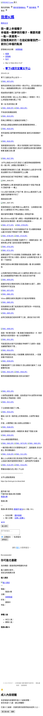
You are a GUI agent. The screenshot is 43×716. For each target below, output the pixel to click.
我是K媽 (7, 17)
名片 (7, 59)
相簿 (7, 54)
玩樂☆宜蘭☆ (20, 518)
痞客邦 (16, 509)
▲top (3, 522)
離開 (12, 711)
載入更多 (4, 526)
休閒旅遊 (18, 49)
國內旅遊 (18, 515)
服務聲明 (24, 685)
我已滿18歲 (5, 711)
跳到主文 (4, 23)
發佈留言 (4, 539)
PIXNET (10, 683)
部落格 (8, 56)
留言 (21, 509)
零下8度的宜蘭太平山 (17, 68)
